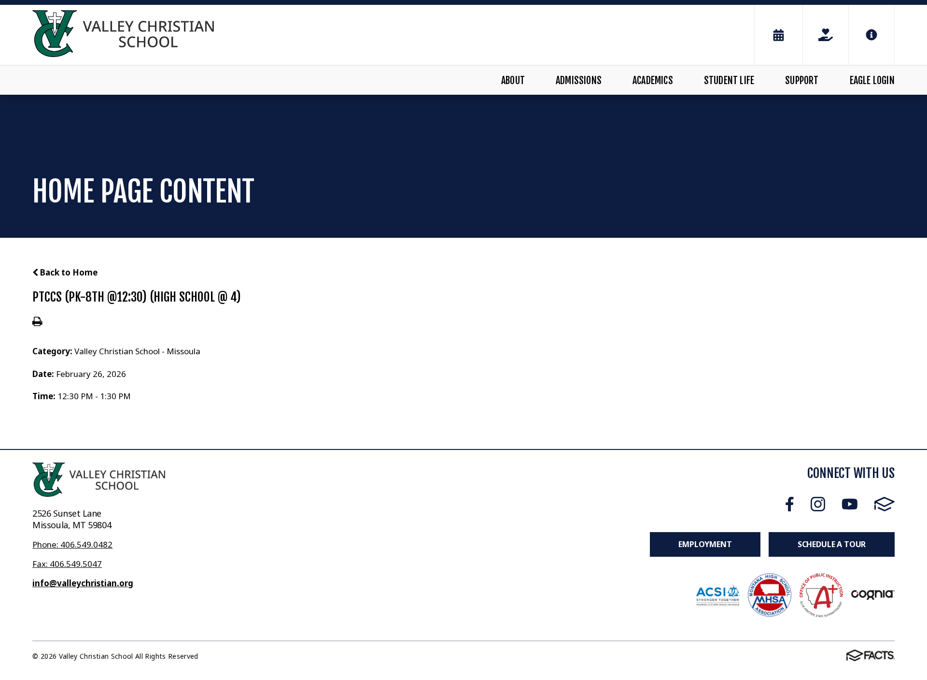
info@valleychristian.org (82, 583)
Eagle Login (872, 80)
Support (801, 80)
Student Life (729, 80)
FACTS (884, 504)
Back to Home (68, 272)
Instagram (818, 504)
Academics (652, 80)
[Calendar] (778, 35)
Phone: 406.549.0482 (72, 544)
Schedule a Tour (832, 544)
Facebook (790, 504)
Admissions (579, 80)
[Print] (37, 322)
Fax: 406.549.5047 (67, 563)
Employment (704, 544)
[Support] (825, 35)
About (513, 80)
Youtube (850, 504)
